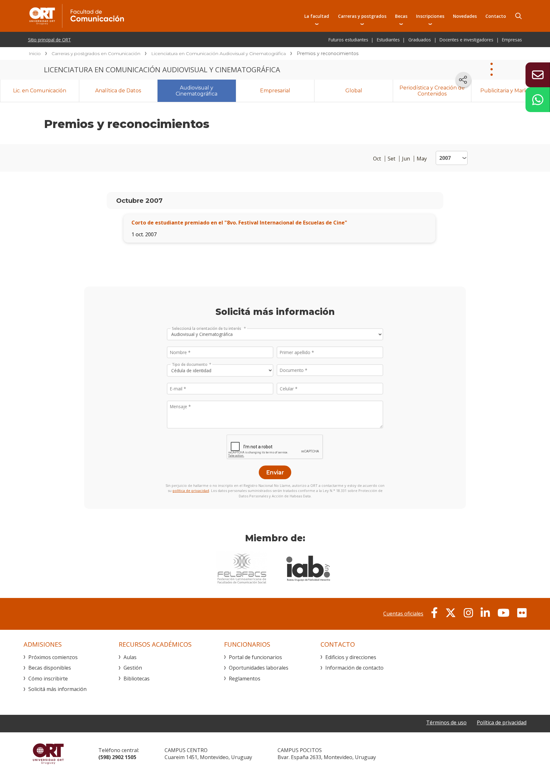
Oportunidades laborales (258, 667)
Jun (406, 159)
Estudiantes (388, 40)
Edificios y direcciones (350, 657)
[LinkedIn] (485, 613)
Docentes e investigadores (466, 40)
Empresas (512, 40)
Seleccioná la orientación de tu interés (207, 328)
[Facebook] (434, 613)
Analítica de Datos (118, 91)
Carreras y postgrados (362, 16)
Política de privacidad (501, 722)
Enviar (275, 472)
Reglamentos (244, 678)
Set (391, 159)
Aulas (130, 657)
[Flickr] (521, 613)
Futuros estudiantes (348, 40)
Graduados (419, 40)
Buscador (518, 16)
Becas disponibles (49, 667)
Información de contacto (354, 667)
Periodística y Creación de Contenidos (432, 91)
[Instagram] (468, 613)
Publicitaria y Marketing (510, 91)
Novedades (465, 16)
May (422, 159)
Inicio (35, 53)
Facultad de (134, 16)
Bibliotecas (136, 678)
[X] (450, 613)
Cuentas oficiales (403, 613)
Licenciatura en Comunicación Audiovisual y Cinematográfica (218, 53)
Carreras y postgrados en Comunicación (96, 53)
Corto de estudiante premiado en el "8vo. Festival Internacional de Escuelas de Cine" (239, 222)
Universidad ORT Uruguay (48, 754)
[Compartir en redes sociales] (463, 79)
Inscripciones (430, 16)
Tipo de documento (190, 364)
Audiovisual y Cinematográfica (196, 91)
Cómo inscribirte (48, 678)
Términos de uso (446, 722)
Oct (377, 159)
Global (353, 91)
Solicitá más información (57, 689)
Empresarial (275, 91)
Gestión (132, 667)
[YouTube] (503, 613)
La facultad (316, 16)
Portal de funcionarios (255, 657)
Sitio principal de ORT (49, 40)
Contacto (495, 16)
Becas (401, 16)
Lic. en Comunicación (39, 91)
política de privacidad (191, 490)
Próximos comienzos (53, 657)
